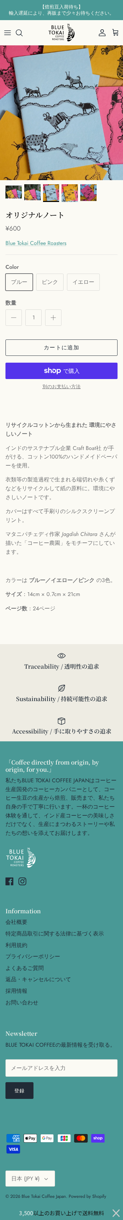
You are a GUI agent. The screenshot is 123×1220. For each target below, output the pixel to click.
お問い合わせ (21, 1002)
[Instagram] (22, 881)
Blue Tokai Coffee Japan (44, 1196)
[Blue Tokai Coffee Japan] (61, 33)
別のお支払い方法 (61, 387)
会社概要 (16, 922)
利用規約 (16, 945)
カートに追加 (61, 347)
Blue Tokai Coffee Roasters (35, 243)
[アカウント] (100, 32)
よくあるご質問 (24, 968)
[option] (61, 112)
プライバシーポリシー (32, 956)
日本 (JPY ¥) (25, 1178)
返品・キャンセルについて (38, 979)
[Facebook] (9, 881)
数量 (10, 303)
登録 (19, 1090)
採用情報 (16, 991)
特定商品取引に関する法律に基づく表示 (54, 934)
